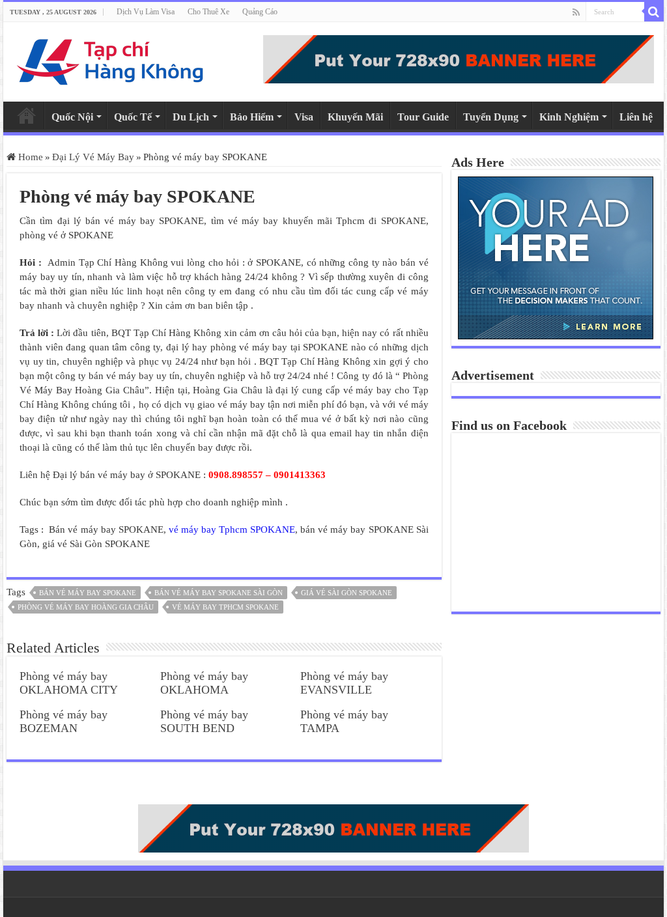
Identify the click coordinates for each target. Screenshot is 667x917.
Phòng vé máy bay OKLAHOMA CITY (69, 683)
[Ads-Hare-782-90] (458, 58)
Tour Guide (423, 116)
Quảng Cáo (259, 11)
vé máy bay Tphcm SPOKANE (232, 529)
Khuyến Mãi (355, 116)
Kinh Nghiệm (569, 116)
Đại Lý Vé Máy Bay (93, 157)
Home (27, 115)
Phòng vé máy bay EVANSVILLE (344, 683)
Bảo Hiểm (252, 116)
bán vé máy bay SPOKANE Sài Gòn (218, 593)
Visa (303, 116)
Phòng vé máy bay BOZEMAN (63, 721)
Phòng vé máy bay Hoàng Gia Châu (86, 607)
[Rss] (576, 12)
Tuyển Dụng (490, 116)
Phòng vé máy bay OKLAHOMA (204, 683)
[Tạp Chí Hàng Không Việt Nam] (110, 59)
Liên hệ (636, 116)
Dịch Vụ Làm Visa (146, 11)
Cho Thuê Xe (208, 11)
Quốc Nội (72, 116)
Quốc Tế (133, 116)
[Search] (654, 11)
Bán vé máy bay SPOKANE (87, 593)
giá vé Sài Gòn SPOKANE (346, 593)
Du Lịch (191, 116)
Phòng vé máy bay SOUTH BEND (204, 721)
